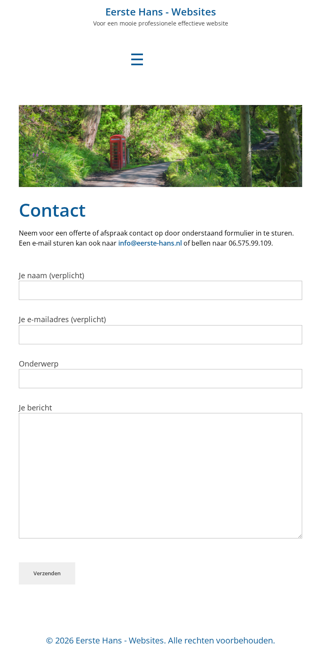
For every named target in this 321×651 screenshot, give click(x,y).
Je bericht (35, 407)
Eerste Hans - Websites (160, 11)
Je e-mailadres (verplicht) (62, 319)
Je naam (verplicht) (51, 275)
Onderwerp (39, 364)
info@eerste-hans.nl (150, 243)
